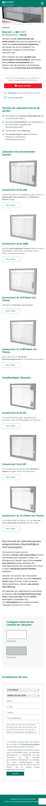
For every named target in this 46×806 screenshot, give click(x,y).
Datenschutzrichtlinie (31, 744)
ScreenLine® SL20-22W (14, 190)
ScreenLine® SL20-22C (14, 412)
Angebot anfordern (24, 86)
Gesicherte (15, 98)
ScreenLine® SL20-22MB (15, 243)
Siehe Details (10, 205)
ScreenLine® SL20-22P (14, 464)
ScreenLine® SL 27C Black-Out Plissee (23, 515)
